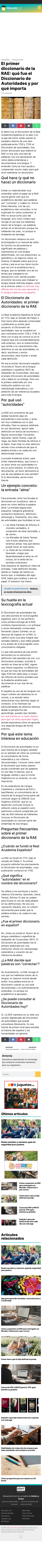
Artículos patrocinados (10, 1501)
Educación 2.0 (6, 1510)
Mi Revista (26, 1518)
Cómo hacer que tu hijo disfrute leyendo (29, 1197)
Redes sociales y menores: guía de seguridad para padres (18, 1143)
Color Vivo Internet (16, 1528)
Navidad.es (5, 1516)
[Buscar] (38, 1074)
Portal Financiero (28, 1516)
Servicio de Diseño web (29, 1501)
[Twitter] (23, 2)
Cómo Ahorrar (27, 1513)
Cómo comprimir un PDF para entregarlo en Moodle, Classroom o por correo (30, 1186)
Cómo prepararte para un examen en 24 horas (18, 1479)
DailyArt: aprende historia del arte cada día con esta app (28, 1221)
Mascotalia (26, 1510)
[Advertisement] (21, 35)
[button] (39, 8)
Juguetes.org (6, 1518)
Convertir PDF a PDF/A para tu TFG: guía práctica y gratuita (29, 1209)
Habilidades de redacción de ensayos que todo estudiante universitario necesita (19, 1449)
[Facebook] (19, 2)
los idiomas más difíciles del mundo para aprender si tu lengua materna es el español (20, 289)
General (5, 60)
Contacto (14, 1504)
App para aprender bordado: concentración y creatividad (21, 1299)
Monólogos (5, 1521)
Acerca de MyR (26, 1504)
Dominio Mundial (7, 1513)
